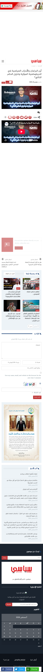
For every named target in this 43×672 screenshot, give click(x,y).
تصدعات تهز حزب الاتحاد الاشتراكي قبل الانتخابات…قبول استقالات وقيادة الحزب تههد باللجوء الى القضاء (20, 497)
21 (15, 636)
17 (38, 636)
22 (10, 636)
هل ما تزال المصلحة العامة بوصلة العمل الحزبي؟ (33, 263)
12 (27, 633)
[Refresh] (40, 383)
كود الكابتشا (37, 393)
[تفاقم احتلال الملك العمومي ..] (31, 284)
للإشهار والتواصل (19, 659)
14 (15, 633)
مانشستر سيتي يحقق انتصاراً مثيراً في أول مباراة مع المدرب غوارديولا (22, 481)
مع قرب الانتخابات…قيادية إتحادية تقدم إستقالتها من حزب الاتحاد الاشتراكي (21, 535)
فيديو (7, 83)
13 (20, 633)
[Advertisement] (21, 33)
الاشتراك (9, 604)
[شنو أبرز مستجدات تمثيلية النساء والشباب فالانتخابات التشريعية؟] (12, 284)
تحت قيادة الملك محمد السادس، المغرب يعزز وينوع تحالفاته (10, 264)
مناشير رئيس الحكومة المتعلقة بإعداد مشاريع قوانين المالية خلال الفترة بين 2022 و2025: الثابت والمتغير (21, 506)
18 (33, 636)
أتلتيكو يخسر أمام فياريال (30, 489)
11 (33, 633)
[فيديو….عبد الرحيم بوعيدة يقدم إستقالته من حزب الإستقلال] (12, 306)
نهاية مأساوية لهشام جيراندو (28, 474)
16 (4, 633)
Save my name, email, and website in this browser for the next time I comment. (23, 376)
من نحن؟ (6, 659)
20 (20, 636)
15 (9, 633)
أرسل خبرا (33, 659)
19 (27, 636)
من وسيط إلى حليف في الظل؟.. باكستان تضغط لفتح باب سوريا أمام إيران (21, 514)
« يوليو (39, 646)
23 (4, 636)
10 (38, 633)
